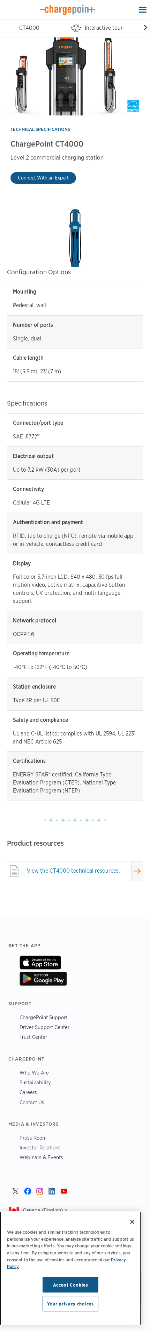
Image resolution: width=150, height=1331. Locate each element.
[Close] (132, 1222)
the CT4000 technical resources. (73, 870)
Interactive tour (104, 27)
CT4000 (29, 27)
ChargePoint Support (43, 1017)
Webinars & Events (41, 1157)
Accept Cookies (70, 1285)
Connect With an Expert (43, 178)
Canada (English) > (45, 1210)
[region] (70, 1268)
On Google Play (43, 979)
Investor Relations (40, 1147)
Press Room (33, 1137)
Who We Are (34, 1072)
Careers (28, 1092)
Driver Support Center (44, 1027)
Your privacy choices (70, 1304)
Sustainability (35, 1082)
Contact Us (32, 1102)
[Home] (67, 10)
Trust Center (33, 1037)
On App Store (40, 963)
